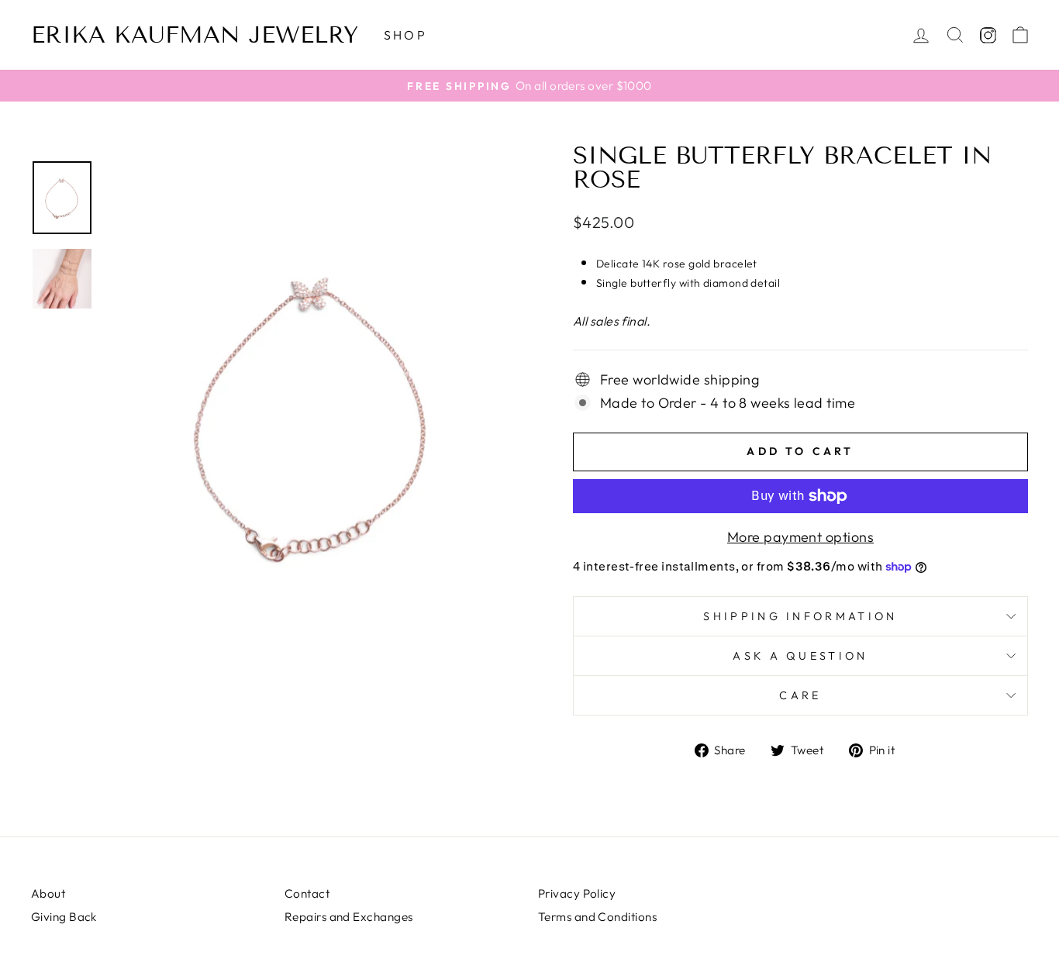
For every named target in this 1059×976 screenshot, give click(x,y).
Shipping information (800, 616)
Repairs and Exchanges (348, 916)
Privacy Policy (577, 893)
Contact (307, 893)
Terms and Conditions (597, 916)
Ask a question (800, 656)
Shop (405, 35)
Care (800, 695)
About (48, 893)
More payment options (800, 537)
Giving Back (64, 916)
